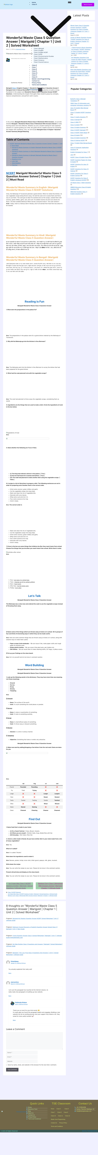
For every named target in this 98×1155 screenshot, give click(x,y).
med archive (15, 982)
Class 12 (34, 77)
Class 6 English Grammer (78, 138)
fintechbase (15, 961)
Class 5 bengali (75, 119)
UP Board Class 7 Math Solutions (80, 182)
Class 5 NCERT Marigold (14, 892)
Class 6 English (75, 135)
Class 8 (34, 69)
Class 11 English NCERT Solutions (80, 112)
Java (71, 155)
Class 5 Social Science (41, 62)
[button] (59, 1109)
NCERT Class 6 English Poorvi (79, 157)
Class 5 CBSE (74, 122)
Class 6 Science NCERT (77, 140)
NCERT (10, 173)
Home (34, 2)
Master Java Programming (41, 79)
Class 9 (34, 71)
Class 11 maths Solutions (78, 117)
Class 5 (14, 88)
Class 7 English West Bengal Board (81, 143)
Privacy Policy (36, 83)
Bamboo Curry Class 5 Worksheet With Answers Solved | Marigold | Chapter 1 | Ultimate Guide (50, 886)
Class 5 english (75, 125)
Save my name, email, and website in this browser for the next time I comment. (32, 1065)
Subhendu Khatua (21, 1002)
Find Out (14, 165)
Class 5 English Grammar (78, 127)
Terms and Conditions (39, 85)
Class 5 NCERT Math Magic (78, 132)
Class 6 (34, 65)
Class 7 (34, 67)
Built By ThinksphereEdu (89, 1131)
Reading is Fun (16, 159)
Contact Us (36, 81)
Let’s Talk (15, 161)
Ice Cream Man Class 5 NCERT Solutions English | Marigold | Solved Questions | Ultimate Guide (19, 886)
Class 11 (34, 75)
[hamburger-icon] (69, 2)
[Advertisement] (34, 109)
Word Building (16, 163)
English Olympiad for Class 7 (79, 152)
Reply (9, 973)
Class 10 (34, 73)
